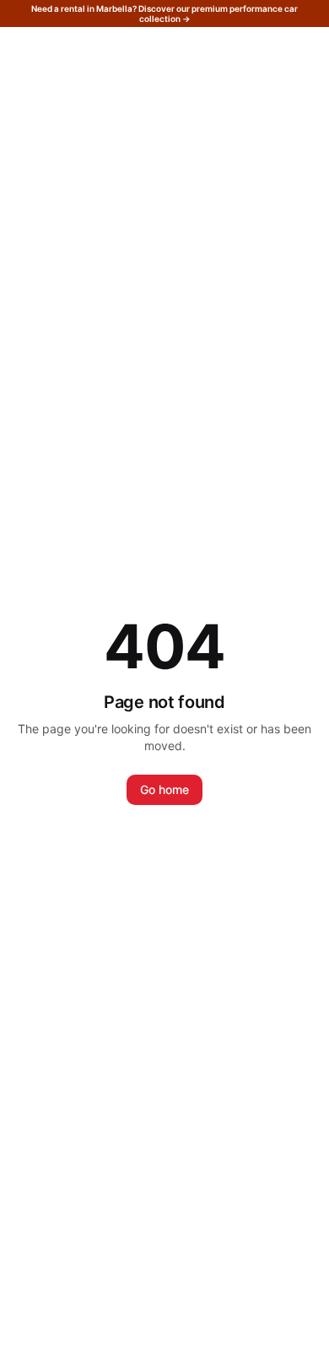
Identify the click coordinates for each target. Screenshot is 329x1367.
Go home (164, 789)
